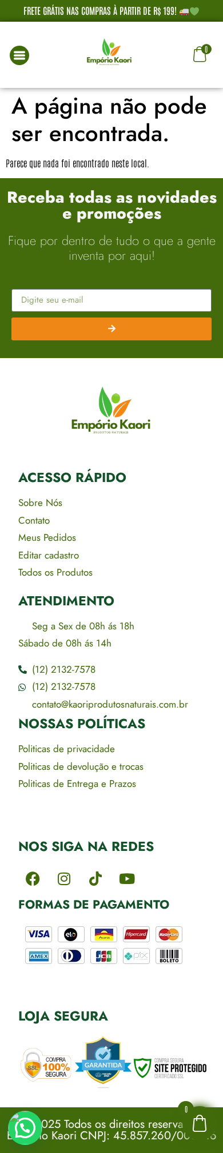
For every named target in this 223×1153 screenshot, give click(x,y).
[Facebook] (32, 879)
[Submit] (111, 329)
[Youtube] (127, 879)
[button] (25, 1128)
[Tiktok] (95, 879)
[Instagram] (64, 879)
